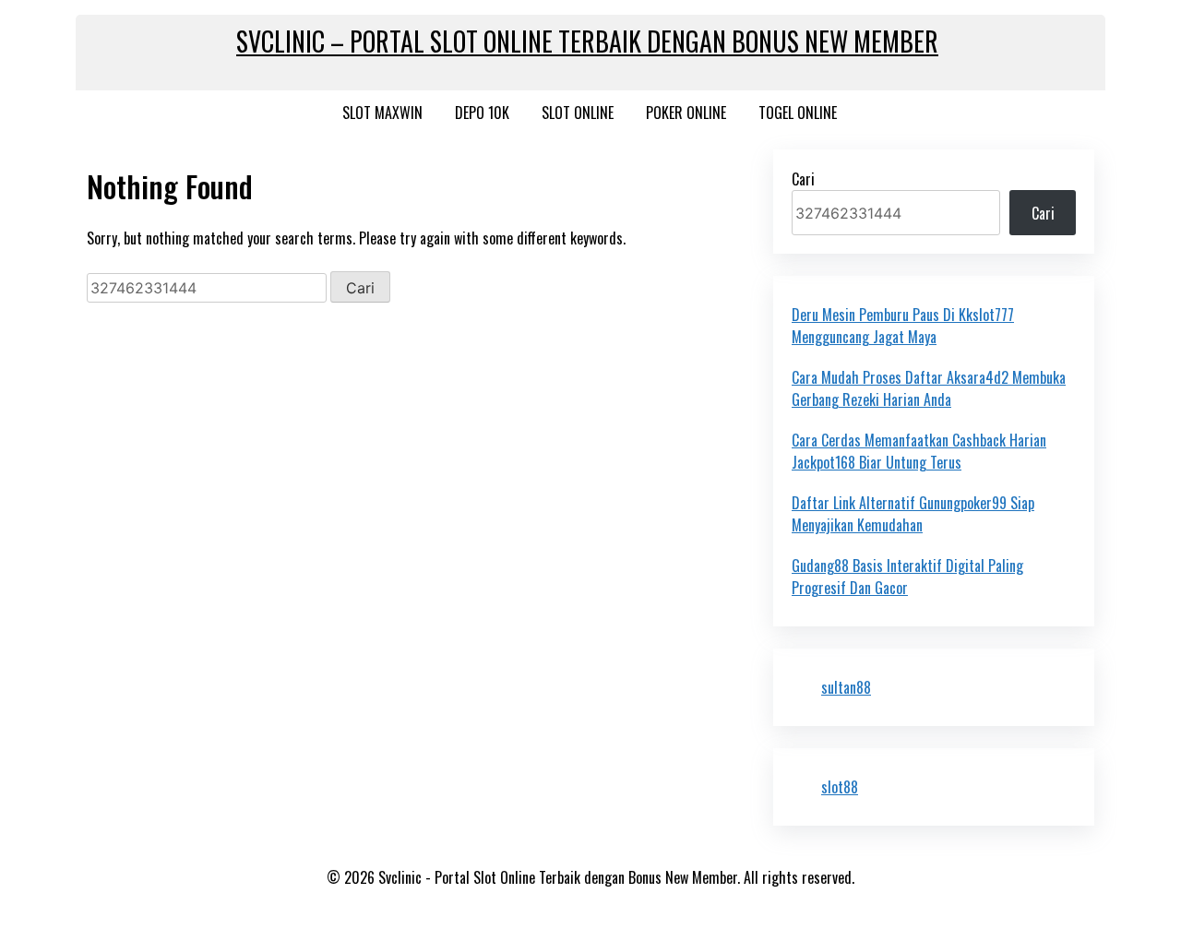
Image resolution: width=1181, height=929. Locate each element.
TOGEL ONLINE (797, 112)
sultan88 (846, 687)
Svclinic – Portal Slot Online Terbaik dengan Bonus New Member (587, 41)
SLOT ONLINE (578, 112)
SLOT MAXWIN (382, 112)
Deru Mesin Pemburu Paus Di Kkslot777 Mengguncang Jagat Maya (903, 326)
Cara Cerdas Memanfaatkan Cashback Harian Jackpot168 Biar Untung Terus (919, 451)
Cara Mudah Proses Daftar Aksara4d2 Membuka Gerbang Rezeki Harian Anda (929, 388)
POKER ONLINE (686, 112)
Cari (803, 179)
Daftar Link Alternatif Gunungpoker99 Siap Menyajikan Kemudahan (913, 514)
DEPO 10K (482, 112)
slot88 (839, 787)
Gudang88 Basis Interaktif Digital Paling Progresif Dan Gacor (907, 576)
